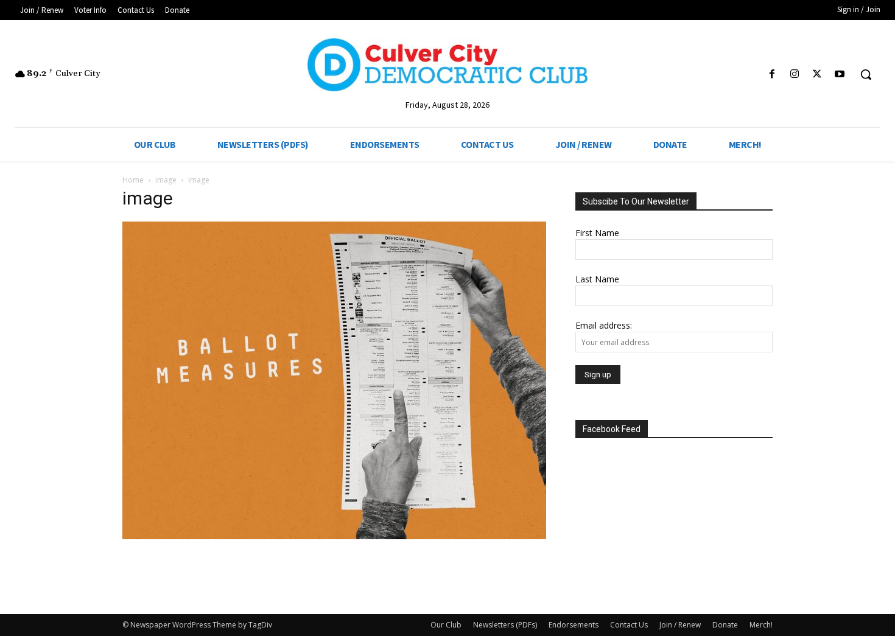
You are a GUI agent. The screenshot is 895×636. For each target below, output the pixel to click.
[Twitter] (817, 74)
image (166, 180)
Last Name (597, 279)
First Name (597, 233)
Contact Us (629, 625)
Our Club (446, 625)
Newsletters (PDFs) (505, 625)
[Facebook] (771, 74)
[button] (865, 74)
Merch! (761, 625)
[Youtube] (840, 74)
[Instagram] (794, 74)
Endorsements (573, 625)
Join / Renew (680, 625)
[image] (334, 536)
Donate (725, 625)
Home (133, 180)
